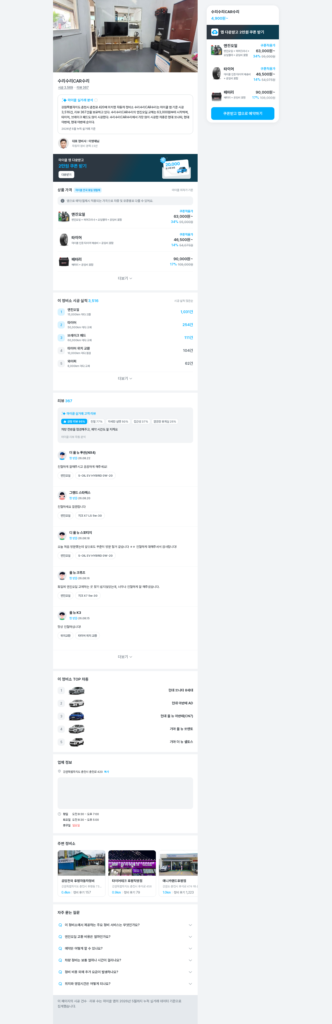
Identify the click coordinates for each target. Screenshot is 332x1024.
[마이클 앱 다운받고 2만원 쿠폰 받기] (125, 168)
